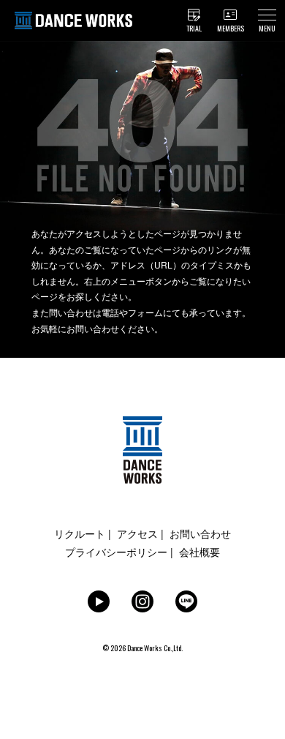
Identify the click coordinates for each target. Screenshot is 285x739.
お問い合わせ (200, 533)
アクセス (137, 533)
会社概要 (199, 551)
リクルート (79, 533)
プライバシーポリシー (116, 551)
